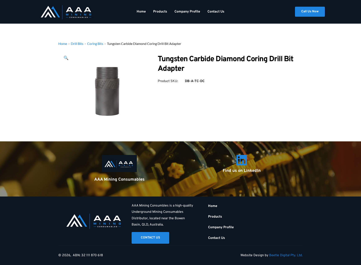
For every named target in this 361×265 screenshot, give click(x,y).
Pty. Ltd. (296, 255)
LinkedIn (252, 171)
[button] (66, 58)
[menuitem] (141, 11)
